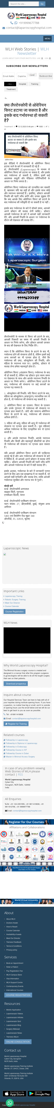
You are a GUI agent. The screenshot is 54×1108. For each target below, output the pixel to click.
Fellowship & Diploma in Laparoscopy (21, 743)
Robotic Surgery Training (15, 599)
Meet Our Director (12, 602)
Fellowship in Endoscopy (16, 746)
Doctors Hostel (12, 922)
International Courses (14, 990)
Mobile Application (13, 1009)
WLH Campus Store (14, 974)
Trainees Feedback (13, 942)
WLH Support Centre (14, 982)
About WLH (10, 919)
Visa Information (12, 978)
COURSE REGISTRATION (18, 995)
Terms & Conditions (14, 946)
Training (34, 84)
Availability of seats (13, 934)
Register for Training (17, 723)
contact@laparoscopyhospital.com (29, 28)
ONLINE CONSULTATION (18, 1041)
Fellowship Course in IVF (16, 749)
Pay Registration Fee (14, 971)
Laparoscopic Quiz (13, 1021)
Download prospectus (16, 683)
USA (46, 58)
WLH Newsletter (33, 51)
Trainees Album (12, 1036)
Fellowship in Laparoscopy (17, 740)
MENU (48, 39)
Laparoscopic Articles (14, 1017)
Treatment (11, 89)
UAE (38, 58)
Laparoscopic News (14, 1033)
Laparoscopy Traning (13, 596)
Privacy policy (11, 950)
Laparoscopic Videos (14, 1013)
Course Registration (14, 611)
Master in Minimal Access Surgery (20, 756)
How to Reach (11, 926)
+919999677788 (29, 23)
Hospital (22, 84)
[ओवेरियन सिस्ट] (27, 145)
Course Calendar (12, 606)
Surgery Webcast (13, 1029)
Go (42, 3)
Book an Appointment (14, 963)
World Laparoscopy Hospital (25, 1105)
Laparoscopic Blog (13, 1025)
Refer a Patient (12, 967)
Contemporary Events (14, 986)
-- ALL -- (10, 84)
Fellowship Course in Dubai (17, 753)
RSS (20, 774)
